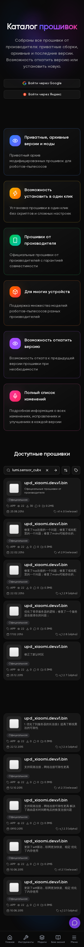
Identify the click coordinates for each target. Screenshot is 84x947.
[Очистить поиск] (47, 470)
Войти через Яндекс (44, 94)
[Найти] (55, 470)
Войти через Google (45, 83)
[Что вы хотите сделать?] (74, 922)
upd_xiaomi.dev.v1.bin (45, 483)
